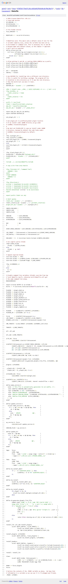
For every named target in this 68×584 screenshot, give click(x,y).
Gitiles (10, 581)
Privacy (15, 581)
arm (9, 9)
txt (61, 581)
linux (14, 9)
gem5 (4, 9)
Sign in (64, 3)
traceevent (6, 11)
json (64, 581)
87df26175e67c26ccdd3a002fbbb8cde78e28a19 (35, 9)
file (38, 15)
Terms (20, 581)
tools (58, 9)
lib (62, 9)
